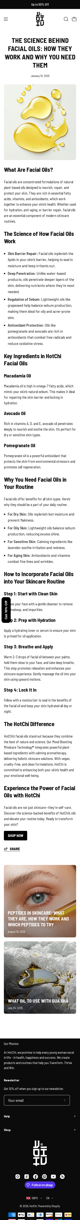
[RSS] (62, 1176)
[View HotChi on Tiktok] (27, 1176)
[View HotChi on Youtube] (53, 1176)
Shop (7, 1130)
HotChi (33, 1206)
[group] (40, 4)
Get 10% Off (6, 610)
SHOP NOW (15, 835)
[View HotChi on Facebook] (35, 1176)
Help (7, 1116)
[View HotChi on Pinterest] (44, 1176)
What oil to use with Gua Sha (38, 1001)
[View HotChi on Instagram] (18, 1176)
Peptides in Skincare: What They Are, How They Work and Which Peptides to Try (38, 918)
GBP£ (35, 1198)
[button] (65, 19)
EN (48, 1198)
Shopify (55, 1206)
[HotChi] (40, 19)
